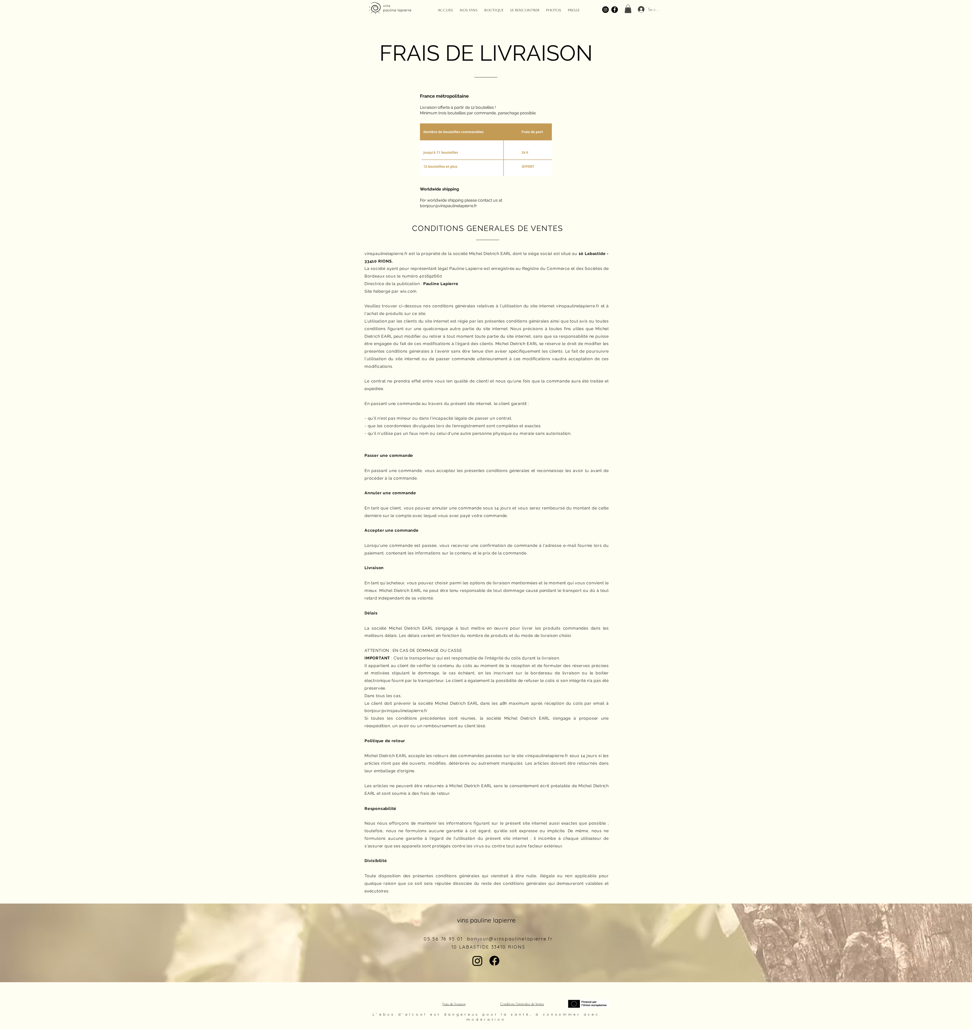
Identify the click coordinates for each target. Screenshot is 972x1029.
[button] (628, 9)
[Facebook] (614, 9)
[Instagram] (605, 9)
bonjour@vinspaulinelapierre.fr (448, 205)
